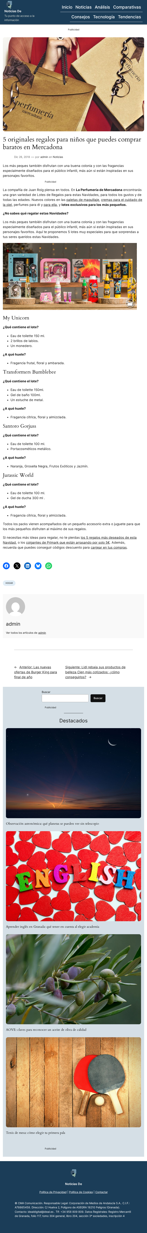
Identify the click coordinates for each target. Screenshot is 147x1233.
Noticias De (12, 11)
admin (44, 156)
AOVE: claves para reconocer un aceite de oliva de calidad (46, 1030)
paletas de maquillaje (82, 200)
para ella (50, 205)
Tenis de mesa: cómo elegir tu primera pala (35, 1133)
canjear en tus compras (109, 547)
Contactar (101, 1192)
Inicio (67, 7)
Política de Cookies (81, 1192)
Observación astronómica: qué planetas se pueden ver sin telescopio (52, 824)
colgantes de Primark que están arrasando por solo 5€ (68, 542)
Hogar (9, 583)
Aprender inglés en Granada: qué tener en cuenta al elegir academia (52, 927)
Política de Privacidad (53, 1192)
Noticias (58, 156)
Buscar (46, 692)
